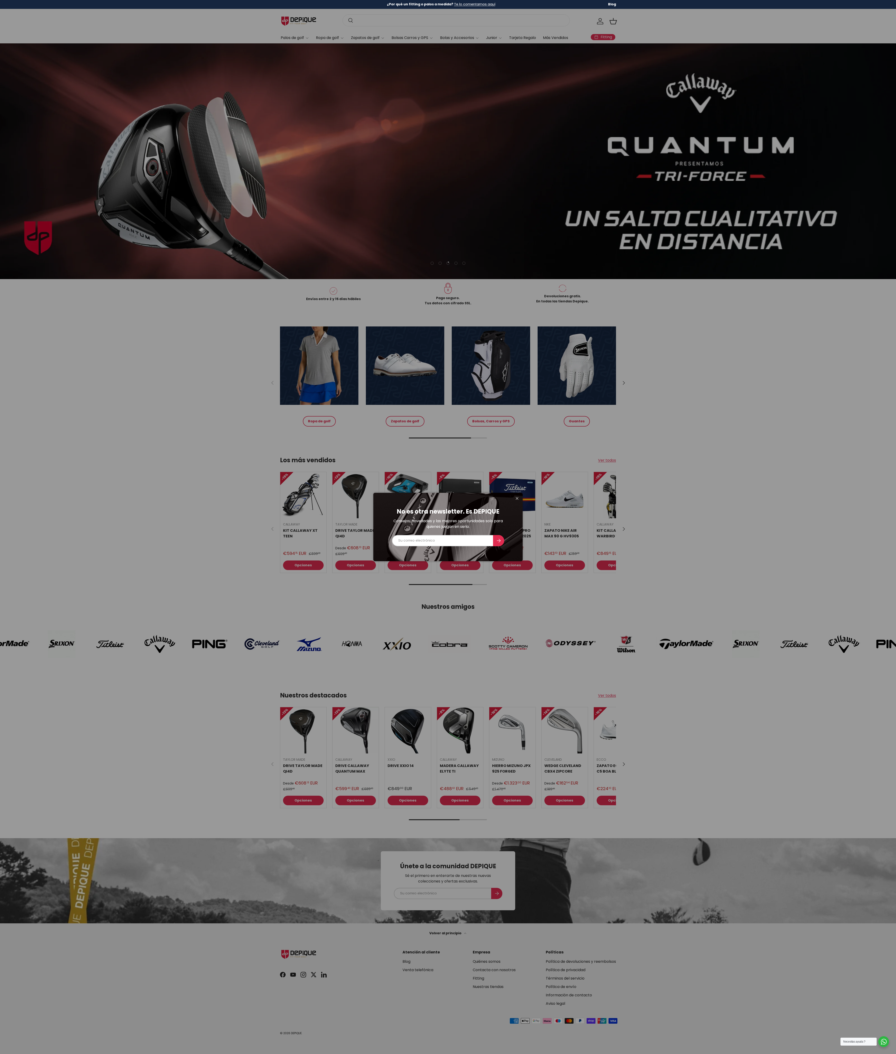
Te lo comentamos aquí (474, 4)
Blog (612, 4)
